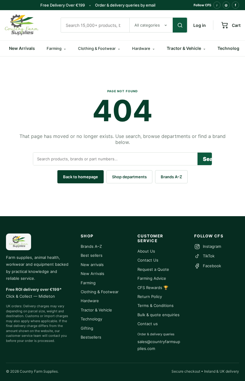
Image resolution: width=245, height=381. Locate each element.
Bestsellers (91, 337)
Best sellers (91, 255)
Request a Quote (153, 269)
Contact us (147, 323)
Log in (199, 25)
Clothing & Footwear (100, 291)
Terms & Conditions (155, 305)
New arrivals (92, 264)
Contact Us (147, 260)
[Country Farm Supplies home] (29, 25)
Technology (91, 319)
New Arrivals (22, 48)
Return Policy (149, 296)
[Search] (180, 25)
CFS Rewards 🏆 (152, 287)
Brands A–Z (171, 176)
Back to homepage (80, 176)
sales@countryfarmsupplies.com (158, 345)
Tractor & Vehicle (186, 48)
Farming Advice (151, 278)
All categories (147, 25)
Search (207, 159)
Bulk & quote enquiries (158, 314)
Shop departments (129, 176)
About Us (146, 251)
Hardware (90, 300)
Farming (88, 282)
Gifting (87, 328)
